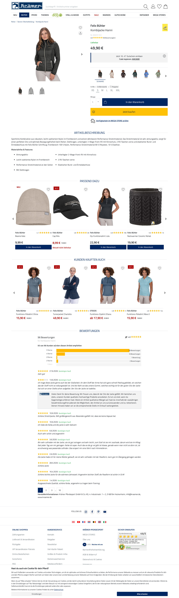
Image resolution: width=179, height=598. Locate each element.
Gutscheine (17, 558)
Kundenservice (54, 529)
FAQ (14, 563)
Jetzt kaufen (129, 112)
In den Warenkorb (108, 247)
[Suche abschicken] (146, 6)
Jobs (93, 544)
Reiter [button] (24, 15)
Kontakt (50, 534)
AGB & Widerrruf (90, 554)
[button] (57, 15)
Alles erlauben (142, 594)
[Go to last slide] (13, 219)
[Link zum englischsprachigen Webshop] (100, 521)
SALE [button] (96, 15)
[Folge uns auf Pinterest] (98, 511)
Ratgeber (115, 86)
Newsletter (52, 544)
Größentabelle (102, 86)
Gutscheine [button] (120, 15)
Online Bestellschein (20, 554)
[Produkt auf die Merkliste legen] (80, 27)
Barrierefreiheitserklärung (93, 549)
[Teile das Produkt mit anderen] (80, 33)
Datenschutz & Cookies (92, 559)
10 (60, 490)
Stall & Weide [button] (72, 15)
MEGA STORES (159, 15)
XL (111, 90)
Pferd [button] (34, 15)
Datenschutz (58, 589)
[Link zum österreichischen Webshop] (74, 521)
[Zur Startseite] (27, 5)
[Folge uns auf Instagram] (85, 511)
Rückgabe (16, 544)
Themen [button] (45, 15)
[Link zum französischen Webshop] (84, 521)
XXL (118, 90)
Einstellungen (37, 594)
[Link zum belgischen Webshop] (95, 521)
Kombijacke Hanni (42, 21)
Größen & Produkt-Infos (57, 554)
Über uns (86, 539)
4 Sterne (49, 353)
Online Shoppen (20, 529)
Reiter (13, 21)
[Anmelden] (153, 6)
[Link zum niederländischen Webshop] (89, 521)
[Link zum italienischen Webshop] (105, 521)
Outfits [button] (86, 15)
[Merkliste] (159, 6)
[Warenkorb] (165, 6)
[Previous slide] (13, 54)
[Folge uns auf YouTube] (104, 511)
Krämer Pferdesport (93, 529)
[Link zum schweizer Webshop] (79, 521)
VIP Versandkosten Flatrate (23, 549)
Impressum (87, 564)
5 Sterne (49, 350)
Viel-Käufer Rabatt (55, 549)
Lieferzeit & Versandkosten (23, 539)
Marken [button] (106, 15)
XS (92, 90)
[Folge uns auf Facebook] (92, 511)
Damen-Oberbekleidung (26, 21)
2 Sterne (49, 361)
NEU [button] (15, 15)
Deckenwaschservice (56, 558)
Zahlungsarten (18, 534)
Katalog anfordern (54, 563)
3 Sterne (49, 357)
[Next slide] (82, 54)
